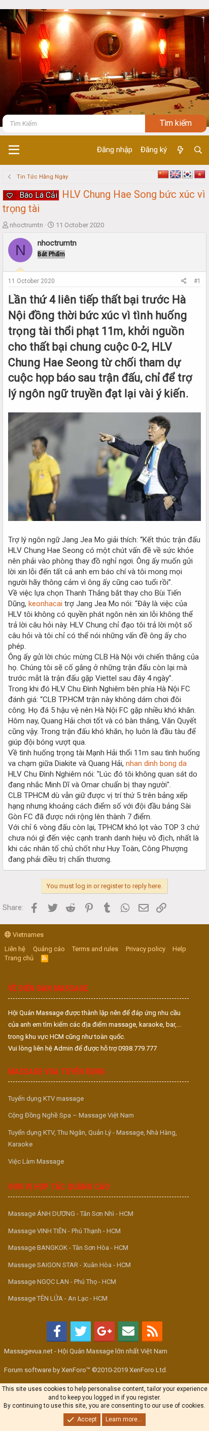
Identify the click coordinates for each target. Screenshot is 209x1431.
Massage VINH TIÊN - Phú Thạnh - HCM (64, 1231)
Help (179, 949)
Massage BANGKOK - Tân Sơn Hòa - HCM (68, 1247)
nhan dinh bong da (156, 763)
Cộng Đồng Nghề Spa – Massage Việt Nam (71, 1115)
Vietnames (27, 934)
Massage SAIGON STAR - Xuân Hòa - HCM (69, 1265)
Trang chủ (19, 958)
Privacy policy (145, 949)
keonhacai (46, 603)
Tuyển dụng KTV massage (46, 1098)
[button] (14, 150)
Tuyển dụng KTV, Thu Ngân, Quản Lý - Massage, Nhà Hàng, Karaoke (92, 1138)
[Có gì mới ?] (180, 150)
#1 (197, 281)
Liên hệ (15, 949)
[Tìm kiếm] (198, 150)
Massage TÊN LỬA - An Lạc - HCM (58, 1298)
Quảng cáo (49, 949)
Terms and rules (95, 949)
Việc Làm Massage (36, 1161)
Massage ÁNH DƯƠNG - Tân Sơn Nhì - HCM (70, 1213)
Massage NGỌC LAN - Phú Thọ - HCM (62, 1281)
